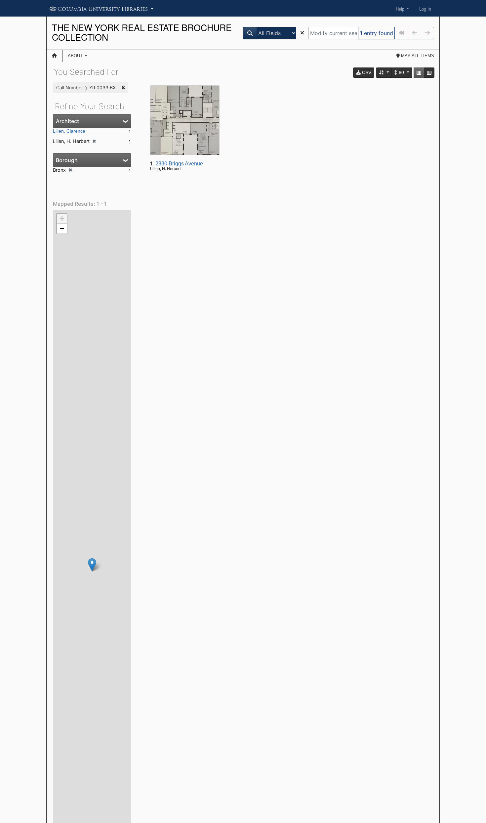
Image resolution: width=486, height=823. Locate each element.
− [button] (62, 228)
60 (401, 72)
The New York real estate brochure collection (142, 32)
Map (417, 55)
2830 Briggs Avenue (179, 163)
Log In (425, 9)
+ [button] (62, 218)
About (76, 55)
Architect (67, 121)
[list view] (429, 72)
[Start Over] (302, 33)
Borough (67, 160)
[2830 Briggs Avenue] (92, 565)
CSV (366, 72)
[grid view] (419, 72)
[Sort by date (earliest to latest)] (384, 72)
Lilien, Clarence (69, 131)
